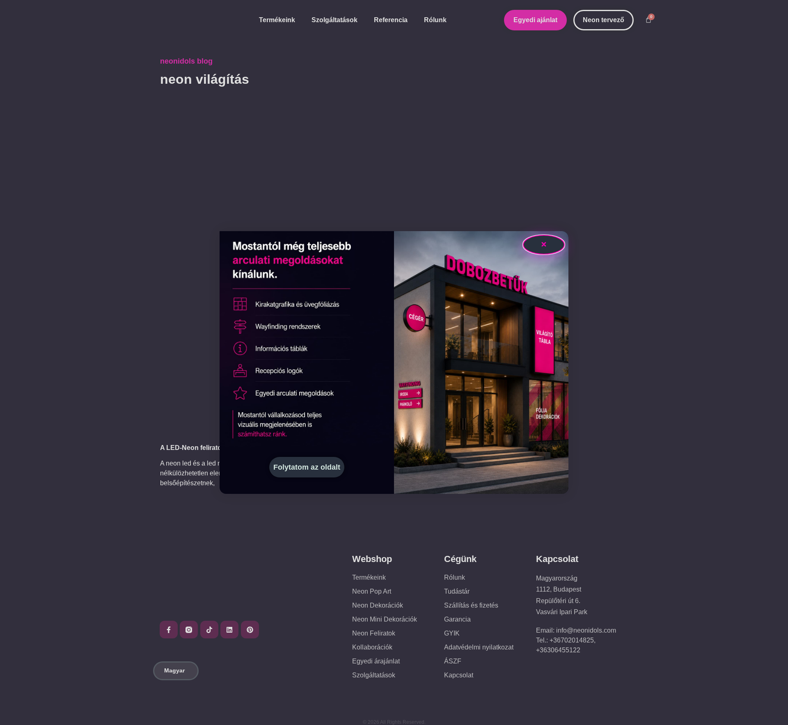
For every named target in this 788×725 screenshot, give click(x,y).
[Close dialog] (543, 244)
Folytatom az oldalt (306, 467)
